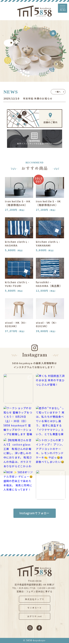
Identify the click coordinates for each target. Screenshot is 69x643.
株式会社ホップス (34, 599)
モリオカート (34, 607)
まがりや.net (34, 616)
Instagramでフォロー (34, 513)
